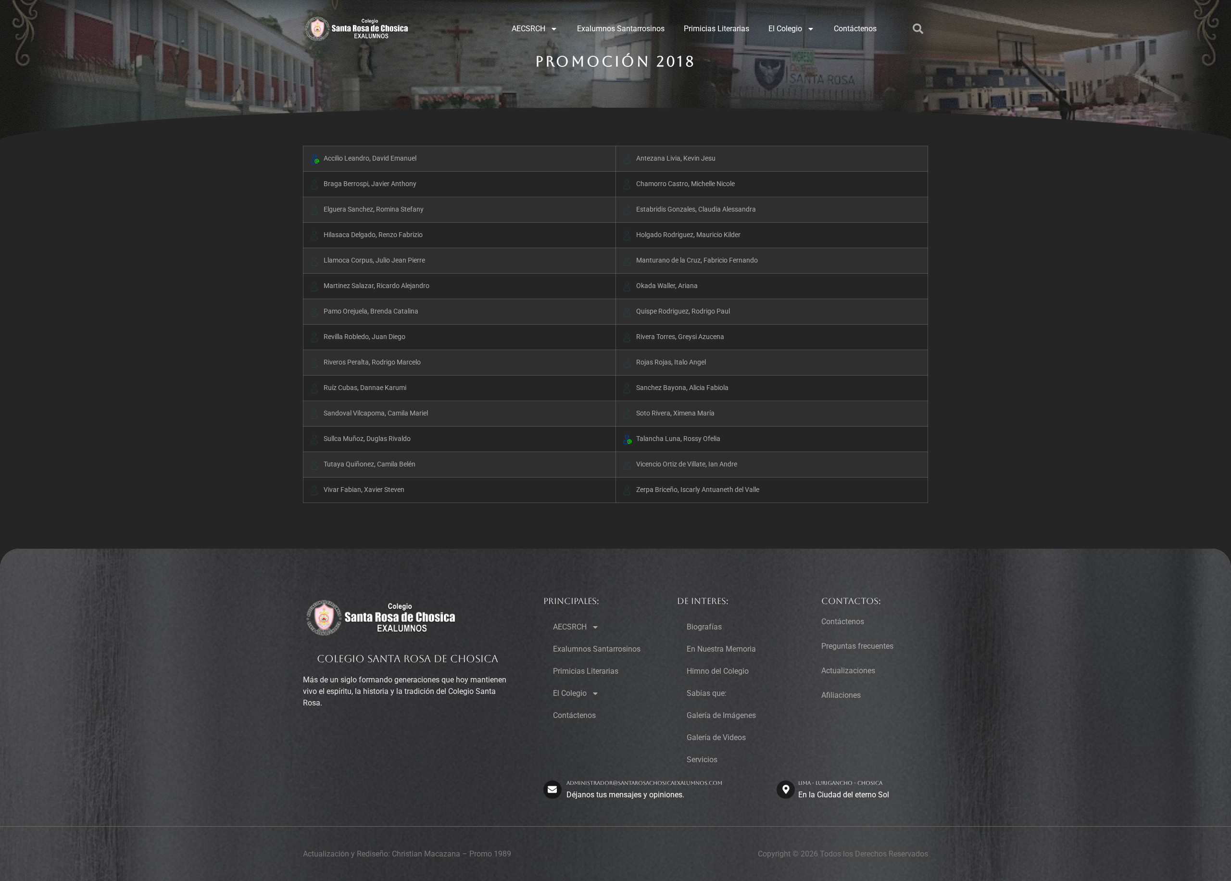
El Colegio (785, 28)
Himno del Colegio (718, 671)
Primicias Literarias (716, 28)
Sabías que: (707, 693)
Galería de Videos (716, 737)
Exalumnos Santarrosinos (621, 28)
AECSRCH (528, 28)
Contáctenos (855, 28)
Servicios (702, 759)
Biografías (704, 626)
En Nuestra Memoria (721, 649)
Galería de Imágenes (721, 715)
